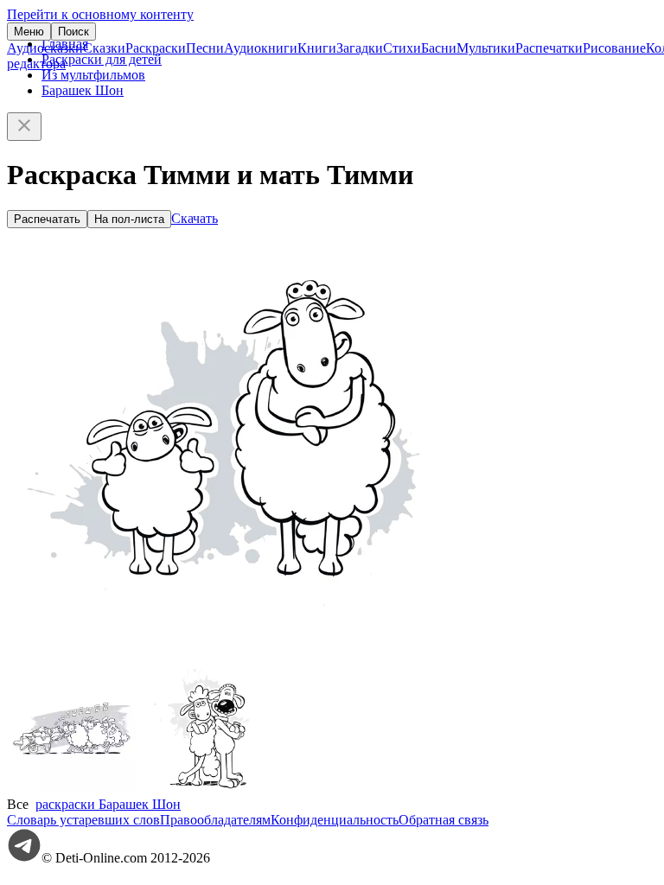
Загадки (359, 48)
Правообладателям (215, 819)
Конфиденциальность (335, 819)
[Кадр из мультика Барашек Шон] (72, 788)
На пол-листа (129, 219)
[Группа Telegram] (24, 857)
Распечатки (549, 48)
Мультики (485, 48)
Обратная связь (443, 819)
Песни (205, 48)
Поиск (73, 31)
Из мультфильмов (93, 74)
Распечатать (47, 219)
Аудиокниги (260, 48)
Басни (438, 48)
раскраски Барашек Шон (108, 804)
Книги (316, 48)
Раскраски (155, 48)
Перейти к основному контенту (100, 14)
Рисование (614, 48)
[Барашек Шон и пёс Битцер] (201, 788)
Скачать (194, 218)
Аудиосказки (45, 48)
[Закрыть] (24, 126)
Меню (29, 31)
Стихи (402, 48)
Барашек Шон (83, 90)
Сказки (104, 48)
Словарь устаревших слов (83, 819)
